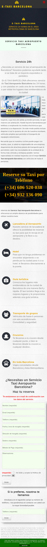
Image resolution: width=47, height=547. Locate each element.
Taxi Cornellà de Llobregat (10, 529)
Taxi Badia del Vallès (31, 528)
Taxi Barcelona (13, 534)
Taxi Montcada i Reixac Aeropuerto (26, 533)
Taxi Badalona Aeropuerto (18, 531)
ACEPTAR (24, 545)
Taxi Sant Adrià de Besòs (13, 528)
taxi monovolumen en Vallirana (25, 538)
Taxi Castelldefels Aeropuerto (31, 531)
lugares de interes (34, 529)
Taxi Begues (23, 528)
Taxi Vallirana (20, 534)
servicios (27, 529)
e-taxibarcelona (20, 529)
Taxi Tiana (10, 536)
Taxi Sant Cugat (35, 534)
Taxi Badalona (27, 534)
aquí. (28, 543)
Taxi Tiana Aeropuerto (12, 533)
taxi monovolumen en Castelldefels (9, 538)
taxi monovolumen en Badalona (36, 536)
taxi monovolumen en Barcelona (20, 536)
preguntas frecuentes (6, 531)
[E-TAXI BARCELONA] (23, 21)
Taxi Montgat (4, 536)
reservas (41, 529)
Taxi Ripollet (43, 534)
